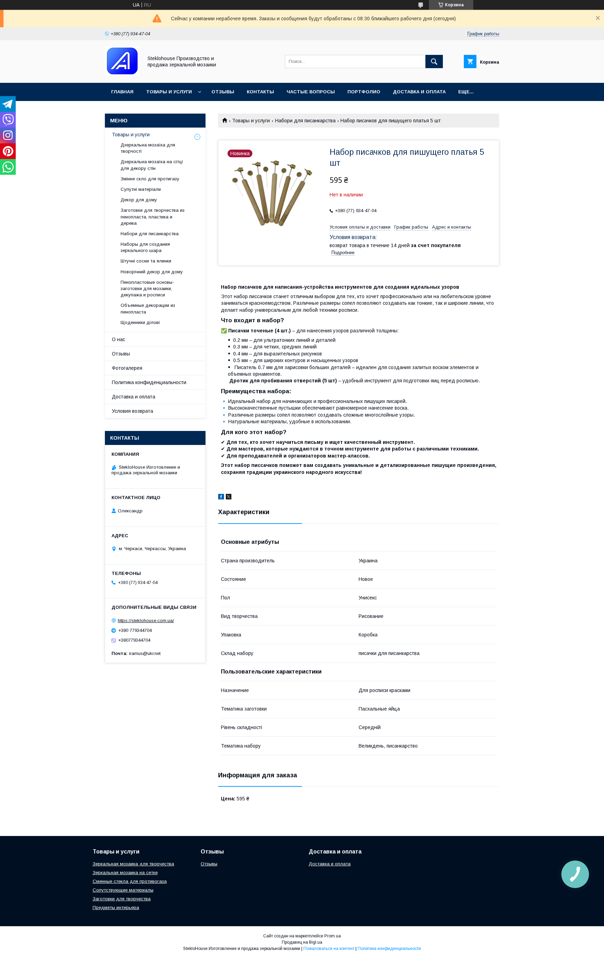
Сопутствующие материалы (123, 890)
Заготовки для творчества (122, 898)
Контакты (260, 91)
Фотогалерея (127, 368)
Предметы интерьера (116, 907)
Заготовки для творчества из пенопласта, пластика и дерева (153, 216)
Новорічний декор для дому (152, 271)
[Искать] (434, 61)
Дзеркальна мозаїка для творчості (148, 148)
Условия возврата (132, 411)
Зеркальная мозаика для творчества (133, 863)
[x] (228, 497)
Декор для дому (139, 199)
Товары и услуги (169, 91)
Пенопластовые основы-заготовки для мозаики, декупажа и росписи (147, 288)
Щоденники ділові (140, 322)
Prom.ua (332, 936)
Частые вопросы (311, 91)
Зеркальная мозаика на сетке (125, 872)
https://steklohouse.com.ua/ (146, 620)
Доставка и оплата (419, 91)
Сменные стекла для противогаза (130, 881)
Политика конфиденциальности (149, 382)
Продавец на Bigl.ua (302, 942)
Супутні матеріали (141, 189)
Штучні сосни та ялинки (146, 261)
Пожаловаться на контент (328, 948)
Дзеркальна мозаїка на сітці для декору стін (152, 165)
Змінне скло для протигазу (150, 178)
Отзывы (222, 91)
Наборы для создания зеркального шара (145, 247)
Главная (122, 91)
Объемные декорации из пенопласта (148, 308)
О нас (118, 339)
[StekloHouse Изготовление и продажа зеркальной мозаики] (122, 74)
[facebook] (221, 497)
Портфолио (363, 91)
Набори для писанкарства (305, 120)
